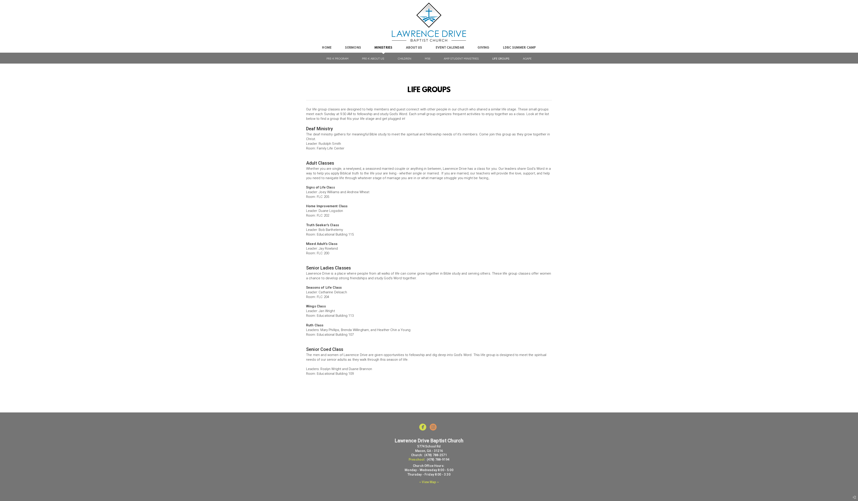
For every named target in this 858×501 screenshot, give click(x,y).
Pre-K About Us (373, 58)
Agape (527, 58)
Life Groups (500, 58)
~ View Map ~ (429, 482)
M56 (427, 58)
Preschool (416, 459)
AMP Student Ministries (461, 58)
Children (404, 58)
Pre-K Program (337, 58)
